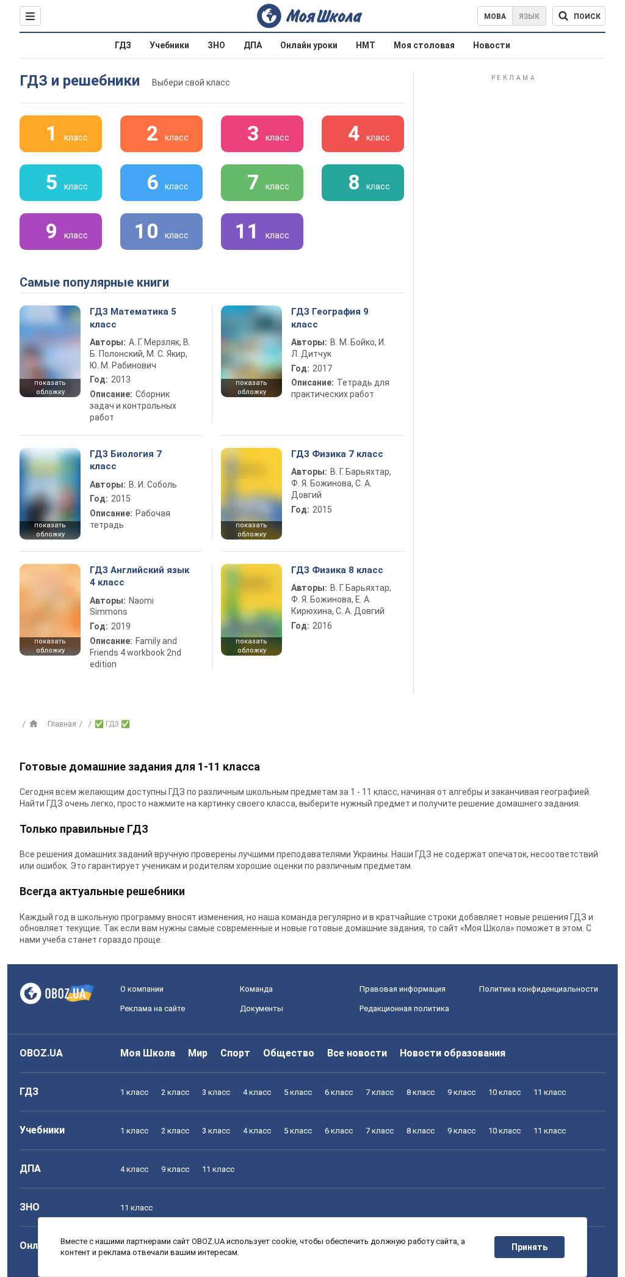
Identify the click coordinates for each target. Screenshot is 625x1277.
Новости (491, 45)
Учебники (169, 45)
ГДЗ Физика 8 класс (337, 570)
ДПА (253, 45)
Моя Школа (147, 1053)
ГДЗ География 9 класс (330, 317)
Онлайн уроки (309, 45)
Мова (495, 16)
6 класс (339, 1092)
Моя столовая (424, 45)
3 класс (216, 1092)
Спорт (235, 1053)
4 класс (257, 1092)
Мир (198, 1053)
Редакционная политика (404, 1008)
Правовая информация (402, 988)
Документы (261, 1008)
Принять (529, 1247)
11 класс (549, 1092)
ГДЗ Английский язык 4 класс (139, 576)
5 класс (298, 1092)
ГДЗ (123, 45)
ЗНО (216, 45)
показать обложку (50, 387)
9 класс (461, 1092)
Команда (256, 988)
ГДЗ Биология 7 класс (126, 460)
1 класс (134, 1092)
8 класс (420, 1092)
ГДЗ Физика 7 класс (337, 453)
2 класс (175, 1092)
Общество (288, 1053)
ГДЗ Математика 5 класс (133, 317)
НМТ (365, 45)
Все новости (357, 1053)
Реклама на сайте (152, 1008)
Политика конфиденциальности (538, 988)
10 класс (504, 1092)
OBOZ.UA (41, 1053)
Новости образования (452, 1053)
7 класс (380, 1092)
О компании (142, 988)
